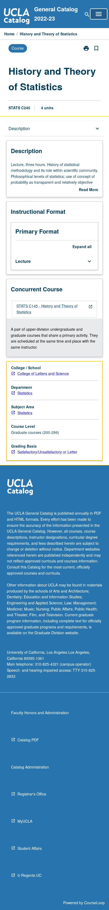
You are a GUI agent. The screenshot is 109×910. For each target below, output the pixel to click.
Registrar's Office (31, 794)
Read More (88, 190)
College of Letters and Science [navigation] (43, 373)
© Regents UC (29, 875)
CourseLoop (94, 902)
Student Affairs (29, 848)
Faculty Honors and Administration (40, 712)
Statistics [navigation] (24, 393)
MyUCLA (24, 821)
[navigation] (54, 309)
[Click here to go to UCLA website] (20, 487)
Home (9, 33)
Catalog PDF (28, 739)
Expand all (82, 246)
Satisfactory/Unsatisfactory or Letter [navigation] (47, 451)
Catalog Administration (30, 767)
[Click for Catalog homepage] (16, 17)
